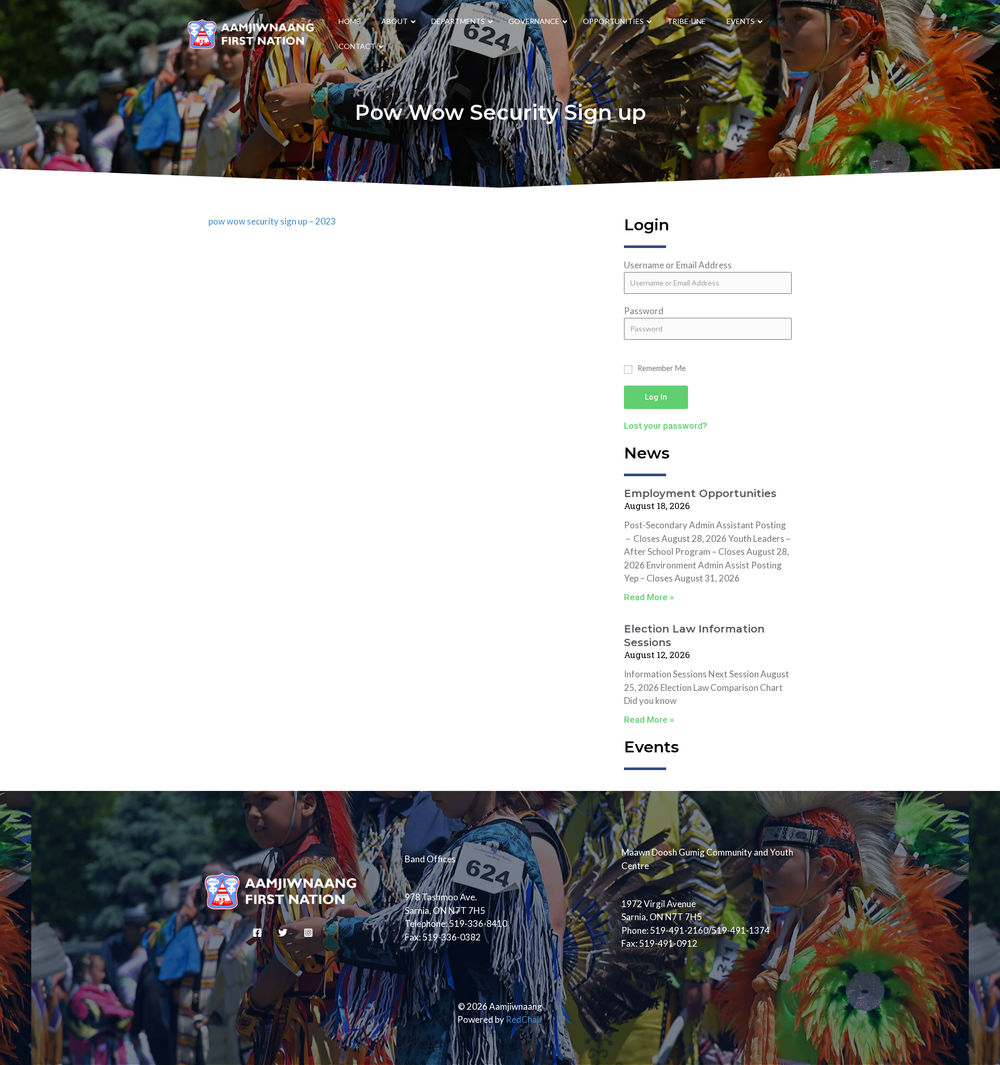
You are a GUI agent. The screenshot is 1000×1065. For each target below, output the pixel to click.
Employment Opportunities (700, 493)
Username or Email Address (678, 264)
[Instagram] (308, 932)
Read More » (649, 597)
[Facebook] (257, 932)
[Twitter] (283, 932)
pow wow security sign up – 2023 (272, 221)
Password (644, 310)
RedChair (524, 1019)
